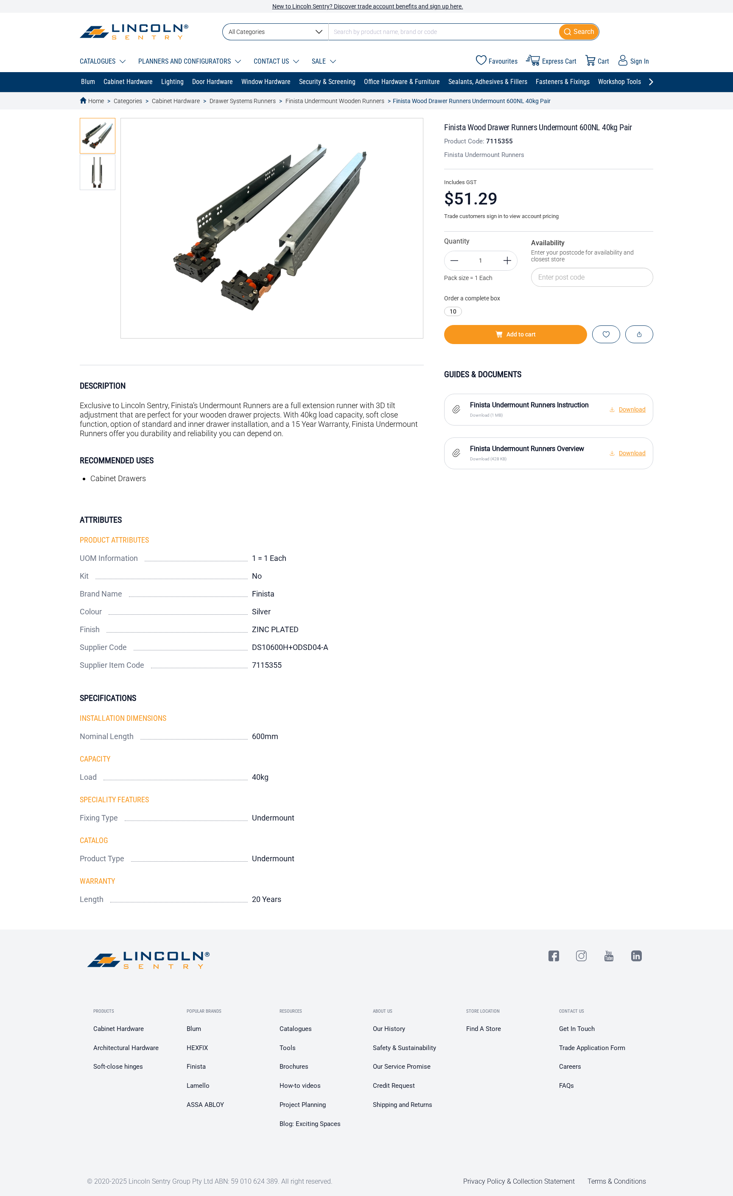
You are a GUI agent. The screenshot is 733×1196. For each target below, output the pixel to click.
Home (96, 101)
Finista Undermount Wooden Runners (334, 101)
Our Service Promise (402, 1066)
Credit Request (394, 1086)
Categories (128, 101)
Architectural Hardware (126, 1048)
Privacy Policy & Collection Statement (519, 1181)
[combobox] (410, 31)
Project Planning (303, 1105)
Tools (288, 1048)
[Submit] (579, 31)
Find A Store (483, 1029)
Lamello (198, 1086)
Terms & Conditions (617, 1181)
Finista (196, 1066)
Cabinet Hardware (176, 101)
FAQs (566, 1086)
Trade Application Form (592, 1048)
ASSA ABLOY (205, 1105)
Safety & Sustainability (404, 1048)
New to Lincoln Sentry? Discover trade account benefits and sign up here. (367, 6)
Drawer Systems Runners (243, 101)
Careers (570, 1066)
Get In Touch (577, 1029)
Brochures (294, 1066)
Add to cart (521, 334)
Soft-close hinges (118, 1066)
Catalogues (296, 1029)
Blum (194, 1029)
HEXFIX (197, 1048)
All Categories (247, 31)
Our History (389, 1029)
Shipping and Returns (402, 1105)
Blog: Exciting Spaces (310, 1124)
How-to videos (300, 1086)
